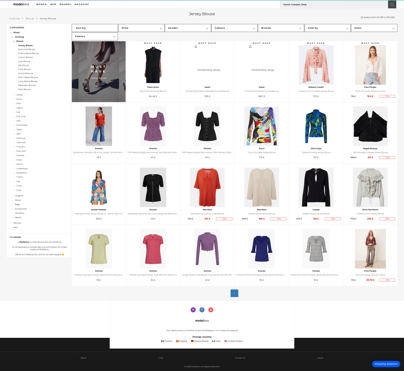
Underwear (22, 168)
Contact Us (240, 358)
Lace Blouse (24, 61)
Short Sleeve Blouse (28, 77)
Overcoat (21, 142)
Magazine (82, 4)
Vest (18, 121)
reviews (232, 330)
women (41, 4)
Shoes (18, 200)
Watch (18, 217)
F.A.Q (160, 358)
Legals (320, 358)
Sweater (20, 155)
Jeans (19, 129)
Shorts (19, 164)
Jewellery (19, 213)
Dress (19, 159)
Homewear (22, 125)
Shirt (18, 103)
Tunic (19, 186)
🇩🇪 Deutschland (199, 341)
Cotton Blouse (25, 57)
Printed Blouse (25, 73)
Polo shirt (21, 151)
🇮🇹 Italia (216, 341)
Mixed (16, 32)
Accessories (21, 208)
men (53, 4)
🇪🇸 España (181, 341)
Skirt (18, 134)
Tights (19, 107)
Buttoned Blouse (26, 49)
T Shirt (19, 177)
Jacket (19, 95)
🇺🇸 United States (233, 341)
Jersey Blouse (25, 45)
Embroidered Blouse (28, 53)
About (83, 358)
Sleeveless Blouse (27, 85)
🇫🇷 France (166, 341)
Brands (65, 4)
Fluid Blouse (24, 69)
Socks (19, 99)
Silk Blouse (23, 65)
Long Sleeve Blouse (28, 81)
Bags (17, 204)
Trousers (20, 147)
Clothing (19, 37)
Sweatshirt (21, 173)
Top (18, 181)
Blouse (20, 41)
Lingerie (19, 196)
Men (15, 227)
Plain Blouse (24, 89)
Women (17, 223)
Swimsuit (21, 138)
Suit (18, 112)
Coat (18, 190)
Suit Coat (21, 116)
